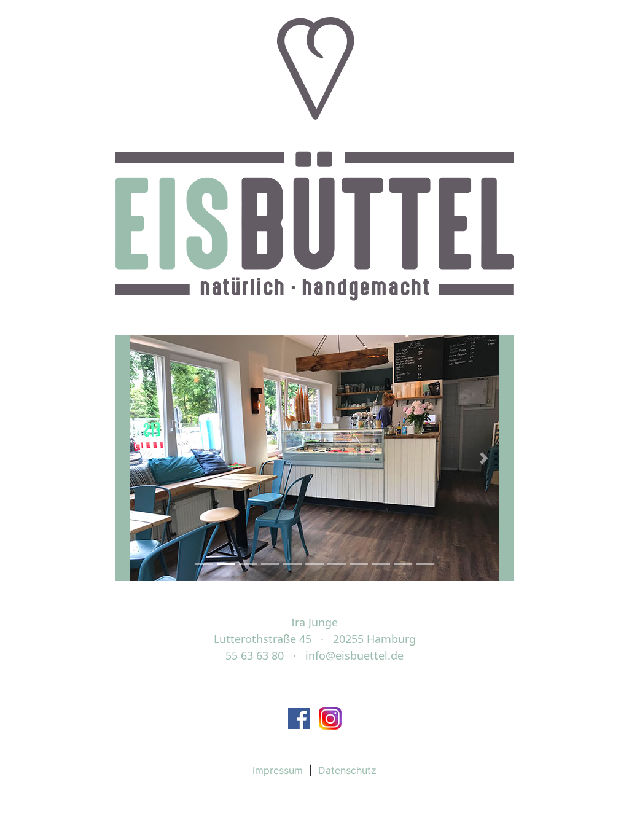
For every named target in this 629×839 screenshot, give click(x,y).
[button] (145, 458)
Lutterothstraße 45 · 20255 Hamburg (315, 638)
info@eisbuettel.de (354, 655)
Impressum (277, 770)
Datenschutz (347, 770)
